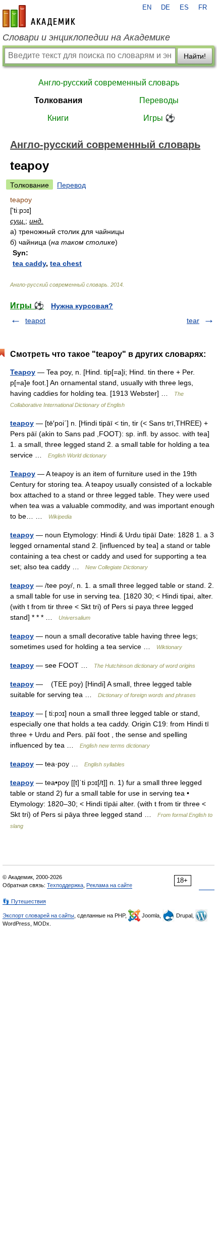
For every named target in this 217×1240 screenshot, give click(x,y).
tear (193, 320)
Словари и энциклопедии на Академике (86, 37)
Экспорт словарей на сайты (38, 915)
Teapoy (22, 372)
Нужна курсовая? (82, 306)
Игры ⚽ (159, 118)
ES (184, 7)
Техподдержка (65, 885)
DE (165, 7)
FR (202, 7)
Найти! (195, 56)
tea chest (66, 263)
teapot (35, 320)
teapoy (22, 423)
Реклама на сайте (109, 885)
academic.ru (39, 16)
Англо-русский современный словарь (108, 82)
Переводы (159, 100)
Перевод (71, 185)
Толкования (58, 100)
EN (146, 7)
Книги (58, 118)
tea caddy (29, 263)
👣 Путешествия (24, 901)
